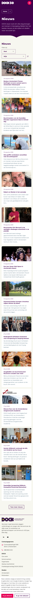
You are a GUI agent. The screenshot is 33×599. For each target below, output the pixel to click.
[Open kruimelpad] (10, 11)
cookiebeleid (5, 591)
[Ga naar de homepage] (8, 3)
